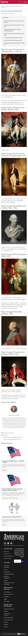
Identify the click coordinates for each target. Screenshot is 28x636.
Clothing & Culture (9, 574)
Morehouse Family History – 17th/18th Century (13, 461)
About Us (6, 551)
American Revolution (11, 634)
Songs (5, 599)
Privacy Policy (7, 558)
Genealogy (6, 601)
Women (6, 622)
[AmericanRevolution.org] (4, 2)
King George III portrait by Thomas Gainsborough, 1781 (12, 30)
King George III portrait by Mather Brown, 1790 (14, 25)
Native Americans (8, 620)
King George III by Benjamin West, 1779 (13, 37)
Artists (5, 626)
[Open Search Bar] (19, 2)
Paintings (6, 596)
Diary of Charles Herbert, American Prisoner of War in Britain (12, 489)
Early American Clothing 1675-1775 (11, 517)
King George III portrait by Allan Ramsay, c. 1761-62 (14, 21)
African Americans (8, 617)
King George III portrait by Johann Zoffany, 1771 (14, 43)
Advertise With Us (8, 556)
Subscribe (22, 561)
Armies (5, 569)
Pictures (5, 435)
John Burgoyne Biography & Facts (12, 437)
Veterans (6, 624)
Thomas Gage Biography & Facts (12, 439)
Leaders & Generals (10, 6)
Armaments (7, 572)
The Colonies (7, 592)
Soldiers (6, 611)
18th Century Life (8, 594)
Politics (6, 580)
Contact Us (7, 554)
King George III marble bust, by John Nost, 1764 (14, 34)
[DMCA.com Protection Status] (21, 634)
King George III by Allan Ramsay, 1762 (13, 40)
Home (2, 6)
